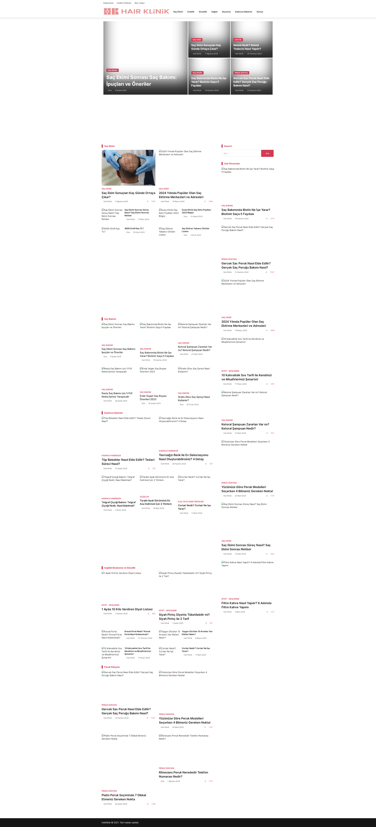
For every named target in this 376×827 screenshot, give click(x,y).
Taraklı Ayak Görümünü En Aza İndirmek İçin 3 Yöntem (156, 502)
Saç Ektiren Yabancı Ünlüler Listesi (195, 230)
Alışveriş (226, 11)
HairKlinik (106, 822)
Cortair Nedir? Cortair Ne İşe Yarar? (194, 507)
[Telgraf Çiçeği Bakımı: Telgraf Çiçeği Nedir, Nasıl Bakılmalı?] (119, 485)
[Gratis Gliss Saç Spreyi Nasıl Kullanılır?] (195, 378)
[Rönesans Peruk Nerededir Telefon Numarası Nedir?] (186, 749)
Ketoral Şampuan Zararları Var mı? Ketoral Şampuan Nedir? (195, 348)
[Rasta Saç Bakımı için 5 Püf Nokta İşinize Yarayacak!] (119, 376)
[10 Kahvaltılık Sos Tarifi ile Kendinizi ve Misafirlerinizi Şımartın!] (112, 653)
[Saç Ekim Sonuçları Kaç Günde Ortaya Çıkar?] (128, 168)
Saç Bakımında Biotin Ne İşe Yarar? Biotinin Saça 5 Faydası (208, 82)
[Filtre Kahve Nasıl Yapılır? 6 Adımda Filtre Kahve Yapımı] (247, 578)
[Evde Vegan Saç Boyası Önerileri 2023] (157, 378)
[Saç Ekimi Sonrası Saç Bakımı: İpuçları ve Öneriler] (119, 332)
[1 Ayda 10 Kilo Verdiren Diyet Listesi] (128, 587)
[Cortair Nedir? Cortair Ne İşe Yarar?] (195, 486)
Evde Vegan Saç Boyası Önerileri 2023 (153, 397)
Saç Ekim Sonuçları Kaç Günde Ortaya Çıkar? (206, 47)
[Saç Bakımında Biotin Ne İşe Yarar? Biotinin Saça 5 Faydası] (157, 334)
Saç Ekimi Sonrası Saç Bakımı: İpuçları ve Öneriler (141, 80)
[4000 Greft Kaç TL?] (112, 234)
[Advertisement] (188, 118)
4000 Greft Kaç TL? (134, 228)
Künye (260, 11)
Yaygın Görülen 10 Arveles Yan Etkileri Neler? (197, 633)
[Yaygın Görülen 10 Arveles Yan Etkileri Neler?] (169, 636)
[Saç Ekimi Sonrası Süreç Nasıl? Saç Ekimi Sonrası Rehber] (112, 215)
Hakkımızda (108, 3)
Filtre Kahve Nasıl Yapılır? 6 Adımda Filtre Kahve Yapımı (246, 605)
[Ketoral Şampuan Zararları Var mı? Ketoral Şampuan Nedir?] (195, 331)
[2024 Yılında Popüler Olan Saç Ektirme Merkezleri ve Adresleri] (186, 168)
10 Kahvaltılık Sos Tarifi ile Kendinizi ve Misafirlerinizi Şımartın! (138, 651)
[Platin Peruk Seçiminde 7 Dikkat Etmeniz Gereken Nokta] (128, 761)
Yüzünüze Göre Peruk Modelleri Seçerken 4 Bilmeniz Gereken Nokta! (184, 720)
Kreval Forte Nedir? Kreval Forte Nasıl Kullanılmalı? (137, 633)
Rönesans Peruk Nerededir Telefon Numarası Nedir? (183, 774)
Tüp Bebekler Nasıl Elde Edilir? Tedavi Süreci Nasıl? (128, 462)
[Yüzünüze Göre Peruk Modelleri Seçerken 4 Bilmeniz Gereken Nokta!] (186, 691)
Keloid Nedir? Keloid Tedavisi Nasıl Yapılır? (247, 47)
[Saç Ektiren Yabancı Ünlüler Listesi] (169, 234)
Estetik (190, 11)
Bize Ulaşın (140, 3)
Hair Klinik (107, 201)
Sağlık (214, 11)
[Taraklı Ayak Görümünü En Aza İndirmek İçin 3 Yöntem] (157, 484)
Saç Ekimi (178, 11)
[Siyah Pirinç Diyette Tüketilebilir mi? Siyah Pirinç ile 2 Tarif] (186, 589)
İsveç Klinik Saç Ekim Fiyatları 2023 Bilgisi (196, 211)
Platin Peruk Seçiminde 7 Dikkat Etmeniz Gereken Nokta (124, 797)
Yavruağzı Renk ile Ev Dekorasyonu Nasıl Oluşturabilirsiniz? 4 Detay (183, 457)
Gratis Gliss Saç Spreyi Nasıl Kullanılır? (194, 398)
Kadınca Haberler (243, 11)
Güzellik (203, 11)
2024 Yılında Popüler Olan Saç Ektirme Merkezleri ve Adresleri (181, 195)
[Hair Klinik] (136, 11)
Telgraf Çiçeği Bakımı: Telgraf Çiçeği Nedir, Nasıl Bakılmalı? (119, 504)
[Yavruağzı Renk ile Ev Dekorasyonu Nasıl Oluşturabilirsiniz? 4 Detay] (186, 432)
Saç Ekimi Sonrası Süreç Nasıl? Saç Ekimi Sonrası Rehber (137, 213)
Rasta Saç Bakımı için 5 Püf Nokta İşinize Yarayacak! (117, 395)
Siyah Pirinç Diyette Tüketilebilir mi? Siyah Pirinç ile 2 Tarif (184, 617)
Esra (185, 216)
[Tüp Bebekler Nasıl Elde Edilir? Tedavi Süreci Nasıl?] (128, 434)
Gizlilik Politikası (124, 3)
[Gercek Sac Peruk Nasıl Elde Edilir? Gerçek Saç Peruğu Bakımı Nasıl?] (128, 686)
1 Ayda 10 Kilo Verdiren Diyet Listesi (127, 609)
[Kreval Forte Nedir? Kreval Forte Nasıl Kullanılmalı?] (112, 636)
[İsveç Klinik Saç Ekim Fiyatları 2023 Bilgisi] (169, 215)
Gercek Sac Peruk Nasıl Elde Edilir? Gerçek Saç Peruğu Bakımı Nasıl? (251, 82)
